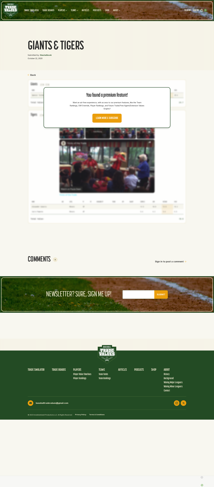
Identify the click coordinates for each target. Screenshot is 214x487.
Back (33, 75)
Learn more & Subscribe (107, 118)
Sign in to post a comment (169, 261)
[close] (202, 477)
